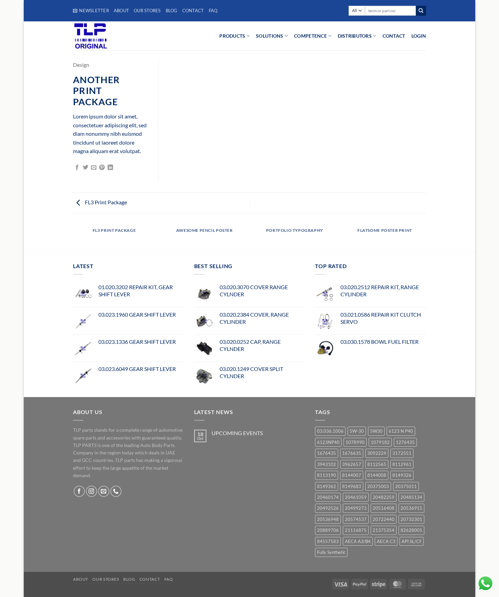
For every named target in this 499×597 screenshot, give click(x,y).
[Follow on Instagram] (91, 491)
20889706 (328, 530)
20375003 (378, 486)
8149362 (326, 486)
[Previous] (73, 237)
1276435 (405, 442)
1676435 (326, 453)
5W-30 (357, 431)
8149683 (351, 486)
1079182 (380, 442)
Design (81, 64)
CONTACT (394, 36)
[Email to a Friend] (93, 168)
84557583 (328, 541)
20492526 (328, 508)
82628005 (411, 530)
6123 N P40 (401, 431)
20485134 (411, 497)
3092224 (376, 453)
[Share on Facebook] (77, 168)
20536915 (411, 508)
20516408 (383, 508)
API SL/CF (412, 541)
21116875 (356, 530)
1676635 (351, 453)
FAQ (213, 10)
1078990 (355, 442)
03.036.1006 (330, 431)
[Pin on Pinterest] (102, 168)
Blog (172, 10)
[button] (91, 10)
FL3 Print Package (105, 202)
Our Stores (147, 10)
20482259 (383, 497)
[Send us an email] (103, 491)
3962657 (351, 464)
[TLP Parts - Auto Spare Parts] (114, 35)
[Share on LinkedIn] (110, 168)
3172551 (401, 453)
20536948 (328, 519)
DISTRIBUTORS (355, 36)
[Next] (426, 237)
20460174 (328, 497)
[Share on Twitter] (85, 168)
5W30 (376, 431)
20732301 (411, 519)
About (121, 10)
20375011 (406, 486)
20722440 (383, 519)
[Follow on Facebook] (79, 491)
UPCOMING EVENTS (237, 433)
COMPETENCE (310, 36)
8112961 (401, 464)
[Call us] (116, 491)
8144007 (351, 475)
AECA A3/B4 (358, 541)
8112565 (376, 464)
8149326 (401, 475)
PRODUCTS (232, 36)
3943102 (326, 464)
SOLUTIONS (269, 36)
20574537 (356, 519)
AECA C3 (386, 541)
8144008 (376, 475)
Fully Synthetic (331, 552)
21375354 (383, 530)
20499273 (356, 508)
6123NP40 (328, 442)
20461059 (356, 497)
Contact (193, 10)
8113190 (326, 475)
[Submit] (421, 11)
